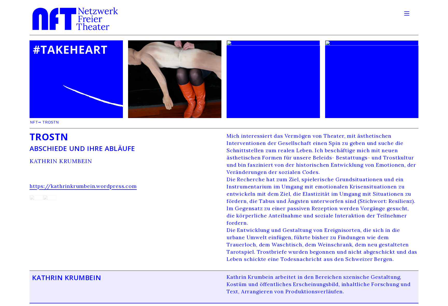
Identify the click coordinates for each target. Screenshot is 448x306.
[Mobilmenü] (407, 13)
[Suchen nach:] (414, 13)
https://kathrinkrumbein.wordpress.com (83, 186)
